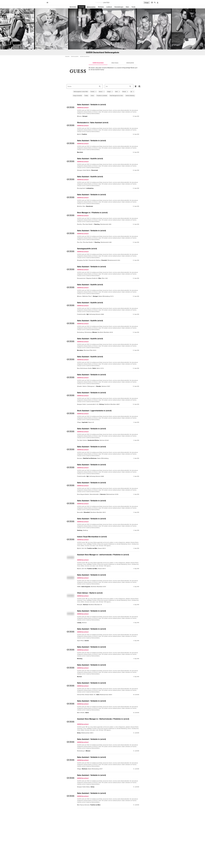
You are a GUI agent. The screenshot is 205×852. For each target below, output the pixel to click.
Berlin (94, 368)
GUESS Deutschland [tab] (98, 63)
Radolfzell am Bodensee (90, 458)
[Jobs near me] (135, 86)
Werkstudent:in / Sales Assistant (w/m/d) (92, 122)
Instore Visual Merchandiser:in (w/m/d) (92, 536)
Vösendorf (104, 260)
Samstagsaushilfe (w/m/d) (87, 248)
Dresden (98, 386)
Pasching (97, 224)
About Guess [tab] (114, 63)
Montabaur (80, 350)
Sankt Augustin (86, 586)
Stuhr (97, 694)
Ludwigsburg (90, 188)
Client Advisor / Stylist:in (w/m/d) (90, 593)
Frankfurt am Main (92, 548)
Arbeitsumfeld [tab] (130, 63)
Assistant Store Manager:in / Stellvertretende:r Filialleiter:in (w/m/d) (103, 719)
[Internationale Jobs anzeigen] (139, 86)
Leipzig (79, 622)
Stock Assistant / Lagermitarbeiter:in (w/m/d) (94, 410)
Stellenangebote (74, 56)
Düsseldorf (87, 512)
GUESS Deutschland (84, 56)
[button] (81, 91)
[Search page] (154, 3)
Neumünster (89, 206)
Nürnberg (79, 658)
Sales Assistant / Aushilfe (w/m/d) (90, 158)
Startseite (67, 56)
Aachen (87, 640)
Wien (99, 278)
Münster (94, 332)
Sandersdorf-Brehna (93, 440)
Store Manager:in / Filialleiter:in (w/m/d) (92, 212)
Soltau (79, 733)
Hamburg (79, 530)
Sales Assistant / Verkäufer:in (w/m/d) (91, 104)
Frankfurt (84, 134)
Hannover (103, 494)
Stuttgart (85, 116)
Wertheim (84, 769)
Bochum (85, 604)
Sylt (88, 314)
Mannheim (80, 152)
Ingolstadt (85, 422)
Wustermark (94, 170)
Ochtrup (101, 404)
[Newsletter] (152, 3)
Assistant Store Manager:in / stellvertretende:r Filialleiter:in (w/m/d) (103, 554)
